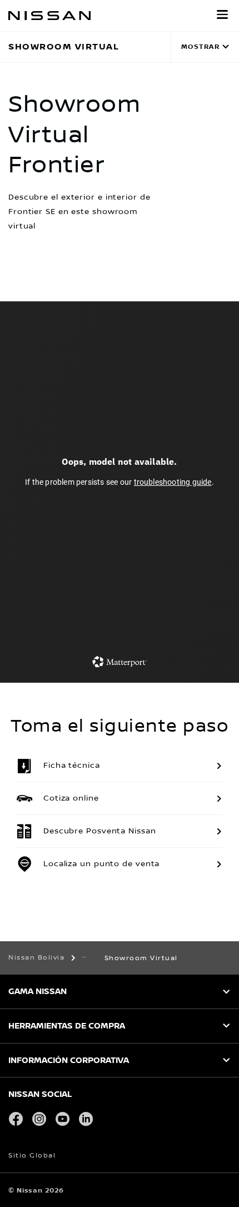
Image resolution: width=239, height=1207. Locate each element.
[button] (222, 14)
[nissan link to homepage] (49, 15)
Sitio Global (32, 1155)
